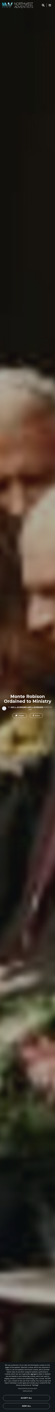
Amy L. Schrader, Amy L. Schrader (27, 707)
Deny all (26, 1406)
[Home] (17, 5)
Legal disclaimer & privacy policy (27, 1388)
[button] (19, 715)
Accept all (26, 1398)
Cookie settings (27, 1391)
